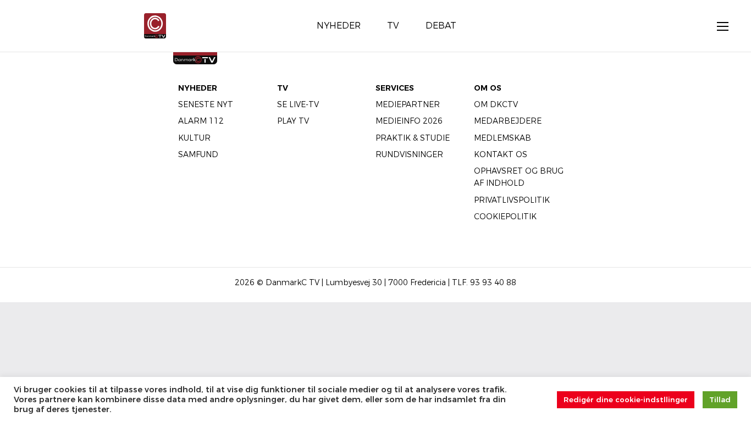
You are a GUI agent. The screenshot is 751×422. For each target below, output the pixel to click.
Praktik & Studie (412, 138)
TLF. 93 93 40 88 (484, 282)
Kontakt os (500, 154)
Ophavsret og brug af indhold (519, 177)
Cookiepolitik (505, 216)
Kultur (194, 138)
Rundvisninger (409, 154)
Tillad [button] (720, 399)
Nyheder (197, 88)
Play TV (293, 121)
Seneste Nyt (205, 104)
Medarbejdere (508, 121)
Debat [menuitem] (441, 25)
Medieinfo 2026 (409, 121)
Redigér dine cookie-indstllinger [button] (626, 399)
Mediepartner (407, 104)
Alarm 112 (201, 121)
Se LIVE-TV (298, 104)
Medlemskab (502, 138)
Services (394, 88)
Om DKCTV (496, 104)
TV (282, 88)
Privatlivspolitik (512, 200)
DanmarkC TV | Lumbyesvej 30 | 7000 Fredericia (356, 282)
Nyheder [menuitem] (339, 25)
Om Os (487, 88)
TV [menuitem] (393, 25)
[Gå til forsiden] (155, 25)
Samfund (198, 154)
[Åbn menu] (717, 26)
